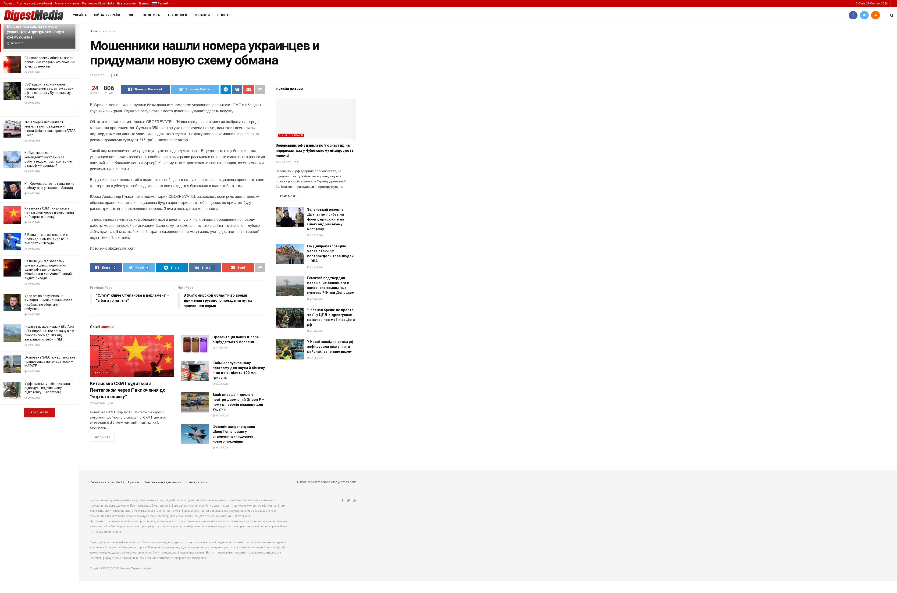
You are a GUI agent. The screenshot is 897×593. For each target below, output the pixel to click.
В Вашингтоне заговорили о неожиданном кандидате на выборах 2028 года (46, 239)
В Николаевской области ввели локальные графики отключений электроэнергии (50, 62)
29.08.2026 (98, 403)
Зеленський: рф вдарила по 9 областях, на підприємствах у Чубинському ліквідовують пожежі (314, 150)
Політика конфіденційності (34, 3)
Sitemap (144, 3)
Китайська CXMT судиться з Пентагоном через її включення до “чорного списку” (49, 212)
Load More (39, 412)
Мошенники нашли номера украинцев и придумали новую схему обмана (35, 31)
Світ (131, 15)
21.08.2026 (316, 330)
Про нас (9, 3)
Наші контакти (126, 3)
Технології (177, 15)
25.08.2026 (316, 267)
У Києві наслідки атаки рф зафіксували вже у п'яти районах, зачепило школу (330, 347)
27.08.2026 (284, 162)
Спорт (223, 15)
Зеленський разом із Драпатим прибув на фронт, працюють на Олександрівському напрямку (325, 219)
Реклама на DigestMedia (98, 3)
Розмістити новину (67, 3)
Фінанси (202, 15)
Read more (102, 437)
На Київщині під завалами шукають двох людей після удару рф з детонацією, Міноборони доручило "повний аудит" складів (48, 269)
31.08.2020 (97, 75)
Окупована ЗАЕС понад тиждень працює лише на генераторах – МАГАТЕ (50, 361)
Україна (80, 15)
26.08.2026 (316, 235)
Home (93, 31)
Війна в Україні (107, 15)
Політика (151, 15)
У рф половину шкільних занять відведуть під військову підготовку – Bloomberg (49, 388)
